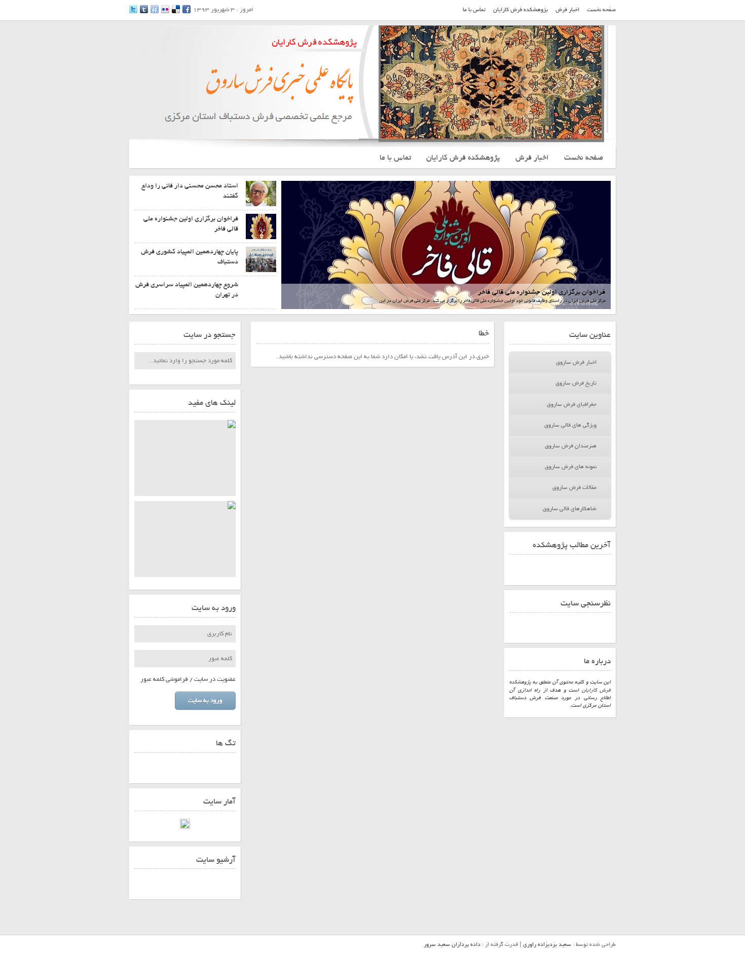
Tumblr (144, 9)
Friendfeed (155, 9)
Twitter (133, 9)
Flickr (165, 9)
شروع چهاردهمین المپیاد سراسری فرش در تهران (186, 289)
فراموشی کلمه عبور (164, 679)
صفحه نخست (601, 9)
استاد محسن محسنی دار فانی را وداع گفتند (189, 190)
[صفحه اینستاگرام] (185, 539)
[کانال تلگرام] (185, 458)
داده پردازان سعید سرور (452, 944)
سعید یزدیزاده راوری (547, 944)
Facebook (186, 9)
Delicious (176, 9)
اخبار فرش (567, 9)
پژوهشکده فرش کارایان (520, 9)
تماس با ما (474, 9)
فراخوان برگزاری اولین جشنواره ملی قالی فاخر (542, 292)
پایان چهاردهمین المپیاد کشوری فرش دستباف (189, 256)
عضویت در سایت (215, 679)
